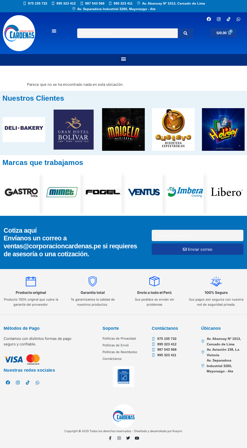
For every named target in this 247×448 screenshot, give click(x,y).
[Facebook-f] (110, 438)
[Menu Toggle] (54, 30)
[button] (124, 59)
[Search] (185, 33)
